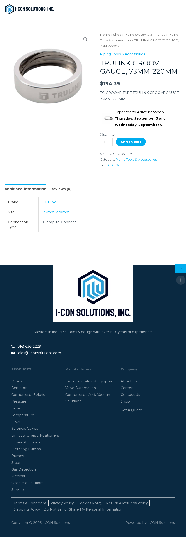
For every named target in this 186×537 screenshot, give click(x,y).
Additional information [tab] (25, 189)
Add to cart (130, 142)
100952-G (114, 165)
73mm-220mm (56, 212)
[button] (85, 39)
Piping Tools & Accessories (122, 54)
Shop (117, 34)
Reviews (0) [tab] (61, 189)
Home (105, 34)
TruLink (49, 202)
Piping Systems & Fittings (144, 34)
